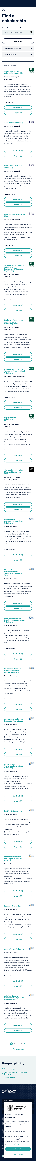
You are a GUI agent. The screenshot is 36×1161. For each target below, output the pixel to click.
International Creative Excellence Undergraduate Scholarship (14, 620)
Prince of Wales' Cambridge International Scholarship (13, 766)
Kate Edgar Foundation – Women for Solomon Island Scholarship (14, 371)
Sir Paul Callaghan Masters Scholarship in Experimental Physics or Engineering (14, 268)
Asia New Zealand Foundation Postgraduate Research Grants (14, 997)
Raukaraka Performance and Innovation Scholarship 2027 (13, 322)
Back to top (18, 1049)
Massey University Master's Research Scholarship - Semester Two (13, 572)
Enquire (16, 113)
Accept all (18, 1149)
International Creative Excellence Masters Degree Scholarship (12, 670)
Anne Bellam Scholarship (13, 122)
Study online (9, 1077)
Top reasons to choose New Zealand (15, 1073)
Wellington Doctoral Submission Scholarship (13, 72)
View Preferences (18, 1154)
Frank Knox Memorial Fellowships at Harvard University (13, 858)
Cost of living (9, 1069)
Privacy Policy (14, 1144)
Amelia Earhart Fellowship (14, 949)
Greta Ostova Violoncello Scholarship (13, 166)
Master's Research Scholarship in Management (11, 419)
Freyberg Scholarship (12, 906)
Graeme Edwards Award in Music (14, 215)
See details (17, 107)
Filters (16, 41)
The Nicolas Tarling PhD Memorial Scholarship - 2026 (13, 472)
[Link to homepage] (18, 1091)
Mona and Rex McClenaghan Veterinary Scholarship (13, 521)
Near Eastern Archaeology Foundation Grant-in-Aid (14, 720)
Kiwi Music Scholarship (13, 811)
